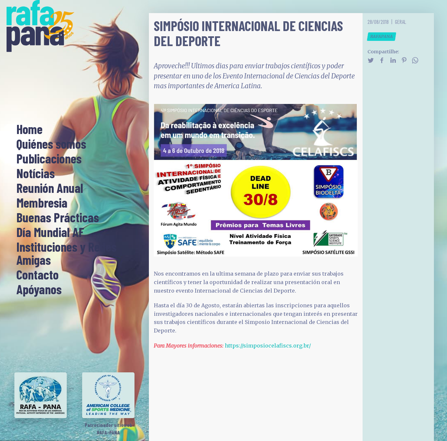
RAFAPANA (381, 36)
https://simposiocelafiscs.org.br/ (268, 345)
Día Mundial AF (50, 232)
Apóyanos (39, 289)
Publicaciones (48, 159)
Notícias (35, 173)
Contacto (37, 275)
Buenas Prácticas (57, 218)
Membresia (41, 203)
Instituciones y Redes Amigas (66, 253)
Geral (400, 21)
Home (29, 129)
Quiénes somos (51, 144)
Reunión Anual (49, 188)
